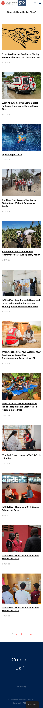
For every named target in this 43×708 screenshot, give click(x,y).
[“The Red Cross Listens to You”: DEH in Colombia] (21, 426)
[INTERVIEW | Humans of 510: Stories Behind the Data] (21, 475)
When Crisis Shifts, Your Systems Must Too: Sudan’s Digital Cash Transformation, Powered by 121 (21, 355)
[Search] (35, 2)
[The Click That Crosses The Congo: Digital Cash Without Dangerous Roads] (21, 171)
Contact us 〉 (21, 664)
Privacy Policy (21, 686)
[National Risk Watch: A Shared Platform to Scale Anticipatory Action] (21, 222)
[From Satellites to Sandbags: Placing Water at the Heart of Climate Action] (21, 25)
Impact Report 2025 (12, 154)
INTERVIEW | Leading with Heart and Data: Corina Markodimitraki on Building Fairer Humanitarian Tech (21, 303)
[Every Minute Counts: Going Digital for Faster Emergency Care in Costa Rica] (21, 74)
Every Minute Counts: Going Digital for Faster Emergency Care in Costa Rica (20, 106)
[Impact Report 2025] (21, 125)
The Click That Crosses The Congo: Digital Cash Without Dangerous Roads (19, 203)
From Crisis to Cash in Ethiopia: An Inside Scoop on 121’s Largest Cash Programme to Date (19, 406)
